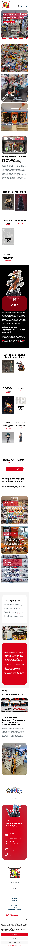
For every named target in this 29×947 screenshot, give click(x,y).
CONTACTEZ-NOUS (9, 22)
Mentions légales (19, 945)
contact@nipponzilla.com (11, 915)
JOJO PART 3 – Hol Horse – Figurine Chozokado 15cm (21, 424)
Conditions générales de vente (14, 909)
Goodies (14, 894)
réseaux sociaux (16, 667)
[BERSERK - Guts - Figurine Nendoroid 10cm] (8, 202)
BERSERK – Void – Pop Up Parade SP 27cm (20, 221)
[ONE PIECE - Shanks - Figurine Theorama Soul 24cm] (21, 365)
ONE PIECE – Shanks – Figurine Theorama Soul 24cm (20, 387)
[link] (14, 705)
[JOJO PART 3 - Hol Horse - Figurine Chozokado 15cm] (21, 400)
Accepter (14, 934)
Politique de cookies (10, 945)
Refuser (14, 938)
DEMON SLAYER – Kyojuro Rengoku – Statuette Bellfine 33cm (8, 424)
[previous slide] (5, 802)
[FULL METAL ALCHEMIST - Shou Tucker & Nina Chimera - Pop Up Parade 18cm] (8, 366)
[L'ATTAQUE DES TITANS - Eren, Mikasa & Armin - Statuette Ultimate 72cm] (8, 236)
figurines (11, 511)
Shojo (22, 340)
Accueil (14, 891)
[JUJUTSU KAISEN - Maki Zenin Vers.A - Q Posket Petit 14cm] (8, 437)
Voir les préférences (14, 942)
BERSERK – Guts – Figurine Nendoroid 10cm (8, 222)
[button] (27, 919)
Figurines (14, 896)
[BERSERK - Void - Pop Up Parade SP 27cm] (21, 202)
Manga (14, 893)
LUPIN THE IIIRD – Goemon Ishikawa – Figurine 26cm (21, 459)
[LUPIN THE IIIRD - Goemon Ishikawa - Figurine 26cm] (21, 437)
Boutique (14, 898)
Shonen (4, 340)
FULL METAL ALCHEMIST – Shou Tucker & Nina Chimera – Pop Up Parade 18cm (8, 388)
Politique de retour (14, 905)
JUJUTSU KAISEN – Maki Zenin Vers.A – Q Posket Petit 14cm (8, 459)
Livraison (14, 907)
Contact (14, 900)
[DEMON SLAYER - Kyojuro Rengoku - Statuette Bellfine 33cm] (8, 405)
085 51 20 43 (8, 914)
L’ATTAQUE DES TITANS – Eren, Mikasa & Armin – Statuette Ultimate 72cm (8, 256)
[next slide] (24, 802)
